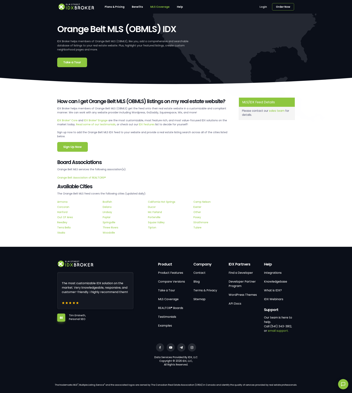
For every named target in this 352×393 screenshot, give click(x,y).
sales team (277, 111)
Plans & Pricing (114, 7)
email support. (278, 331)
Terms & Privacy (205, 290)
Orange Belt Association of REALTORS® (81, 177)
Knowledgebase (275, 281)
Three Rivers (110, 227)
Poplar (107, 217)
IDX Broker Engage (96, 120)
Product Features (170, 273)
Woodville (109, 232)
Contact (199, 273)
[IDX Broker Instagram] (192, 347)
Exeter (197, 207)
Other (197, 212)
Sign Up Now (72, 147)
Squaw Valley (156, 222)
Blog (196, 281)
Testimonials (167, 317)
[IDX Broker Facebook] (160, 347)
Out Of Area (65, 217)
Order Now (283, 7)
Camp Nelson (202, 202)
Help (180, 7)
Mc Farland (155, 212)
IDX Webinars (273, 299)
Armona (62, 202)
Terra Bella (64, 227)
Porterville (154, 217)
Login (263, 7)
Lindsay (107, 212)
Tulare (197, 227)
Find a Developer (241, 273)
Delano (107, 207)
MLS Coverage (160, 7)
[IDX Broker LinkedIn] (181, 347)
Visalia (61, 232)
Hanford (62, 212)
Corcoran (63, 207)
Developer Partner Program (242, 283)
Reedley (62, 222)
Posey (197, 217)
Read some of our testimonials (95, 124)
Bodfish (107, 202)
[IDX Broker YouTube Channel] (171, 347)
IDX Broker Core (67, 120)
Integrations (273, 273)
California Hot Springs (161, 202)
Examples (165, 325)
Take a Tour (72, 62)
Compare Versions (171, 281)
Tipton (152, 227)
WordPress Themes (243, 295)
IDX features (147, 124)
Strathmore (200, 222)
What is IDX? (273, 290)
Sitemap (199, 299)
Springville (109, 222)
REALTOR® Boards (170, 308)
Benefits (137, 7)
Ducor (152, 207)
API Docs (235, 303)
